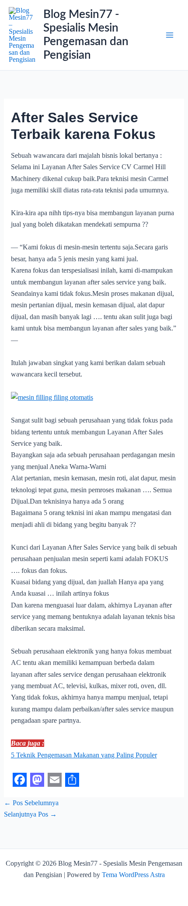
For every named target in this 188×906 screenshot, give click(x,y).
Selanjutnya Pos (30, 814)
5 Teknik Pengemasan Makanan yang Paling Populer (84, 755)
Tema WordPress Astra (133, 874)
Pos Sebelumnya (31, 803)
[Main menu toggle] (169, 35)
